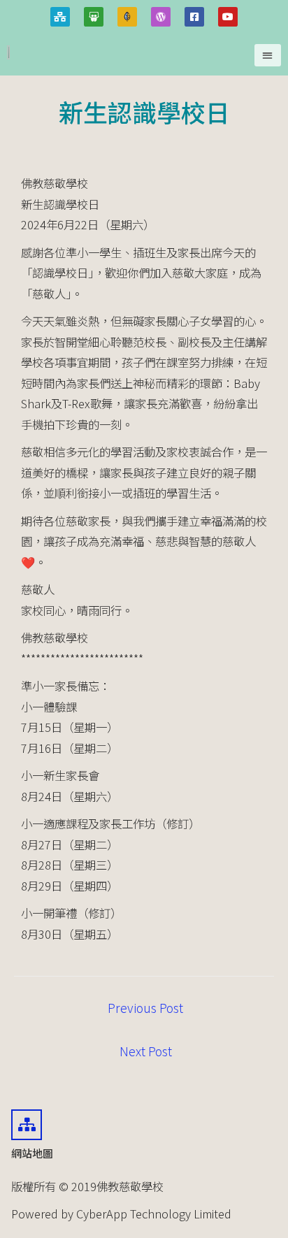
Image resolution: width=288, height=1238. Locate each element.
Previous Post (145, 1007)
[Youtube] (228, 17)
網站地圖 (32, 1153)
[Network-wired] (60, 17)
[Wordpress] (161, 17)
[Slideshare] (93, 17)
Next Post (146, 1051)
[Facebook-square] (194, 17)
